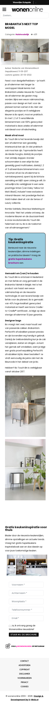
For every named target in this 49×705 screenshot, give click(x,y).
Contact (24, 661)
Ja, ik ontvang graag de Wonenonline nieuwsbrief (22, 627)
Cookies (24, 686)
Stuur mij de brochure (24, 634)
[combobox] (24, 15)
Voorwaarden (25, 678)
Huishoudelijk (22, 34)
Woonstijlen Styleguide (22, 2)
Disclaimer (24, 674)
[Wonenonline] (24, 9)
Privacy (24, 682)
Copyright (24, 669)
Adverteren (24, 665)
